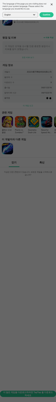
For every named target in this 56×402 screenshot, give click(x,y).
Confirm (46, 14)
